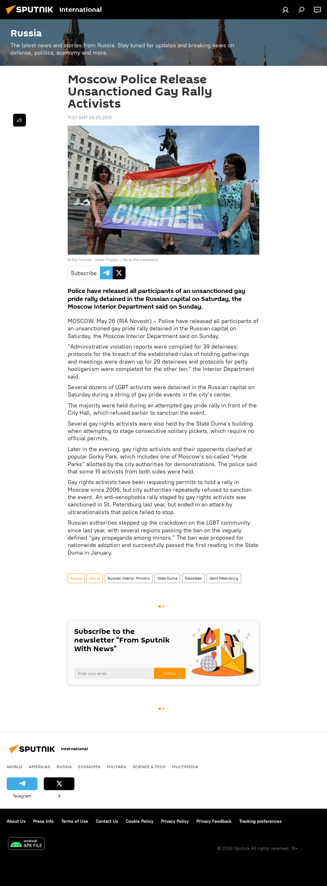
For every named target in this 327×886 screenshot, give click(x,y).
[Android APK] (26, 844)
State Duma (167, 578)
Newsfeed (193, 578)
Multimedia (185, 766)
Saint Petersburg (223, 578)
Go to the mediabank (140, 259)
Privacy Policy (175, 821)
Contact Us (107, 821)
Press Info (43, 821)
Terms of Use (74, 821)
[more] (19, 120)
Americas (39, 766)
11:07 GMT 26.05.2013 (90, 117)
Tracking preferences (260, 821)
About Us (16, 821)
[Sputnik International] (31, 15)
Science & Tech (149, 766)
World (94, 578)
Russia (76, 578)
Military (116, 766)
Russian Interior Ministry (129, 578)
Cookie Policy (139, 821)
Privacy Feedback (214, 821)
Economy (89, 766)
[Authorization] (285, 9)
